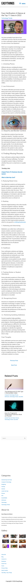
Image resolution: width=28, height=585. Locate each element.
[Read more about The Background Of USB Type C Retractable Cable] (14, 384)
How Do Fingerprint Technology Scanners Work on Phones (13, 414)
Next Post (14, 365)
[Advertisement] (14, 457)
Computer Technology (9, 395)
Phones (16, 395)
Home (2, 565)
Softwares (7, 396)
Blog (2, 556)
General (3, 488)
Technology (4, 502)
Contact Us (3, 559)
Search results (4, 570)
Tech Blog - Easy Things (6, 572)
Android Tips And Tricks (10, 418)
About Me (3, 554)
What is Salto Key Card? (8, 177)
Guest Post (3, 563)
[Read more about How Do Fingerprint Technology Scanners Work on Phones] (14, 405)
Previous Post (14, 360)
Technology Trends (6, 18)
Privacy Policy (4, 568)
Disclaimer (3, 561)
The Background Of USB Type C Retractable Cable (14, 392)
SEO (2, 495)
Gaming (3, 486)
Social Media (4, 497)
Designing (3, 484)
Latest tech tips (4, 491)
